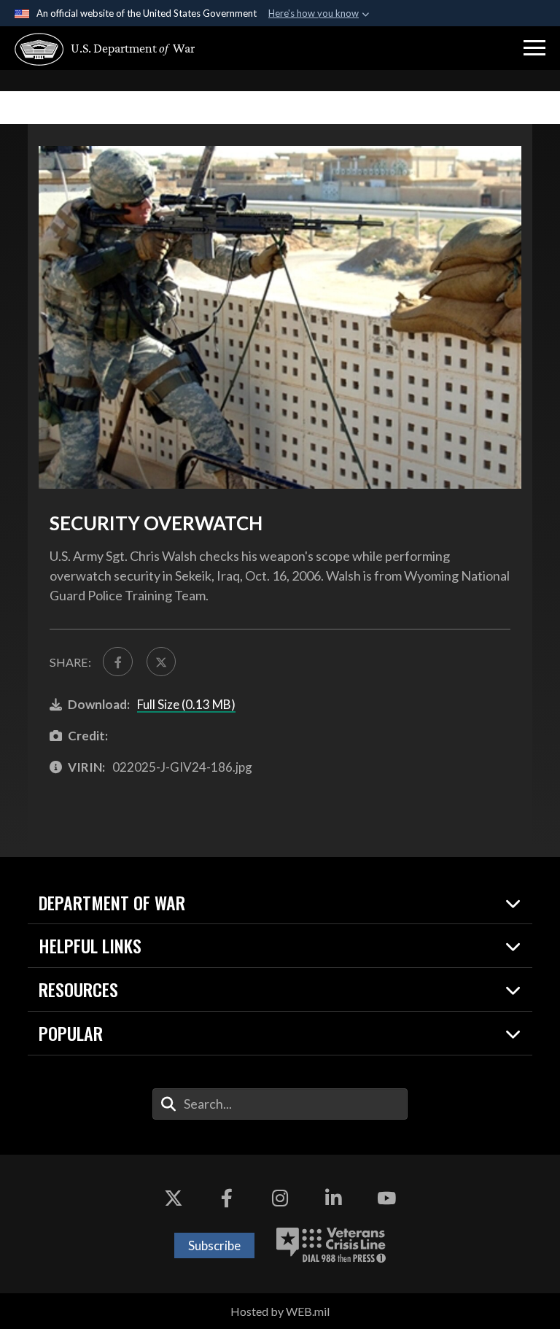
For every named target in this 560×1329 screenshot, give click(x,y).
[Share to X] (161, 661)
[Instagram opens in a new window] (280, 1198)
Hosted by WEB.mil (280, 1311)
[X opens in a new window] (173, 1198)
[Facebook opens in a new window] (227, 1198)
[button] (534, 48)
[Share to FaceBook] (117, 661)
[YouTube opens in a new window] (386, 1198)
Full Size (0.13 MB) (186, 704)
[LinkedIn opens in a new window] (333, 1198)
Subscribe (214, 1245)
